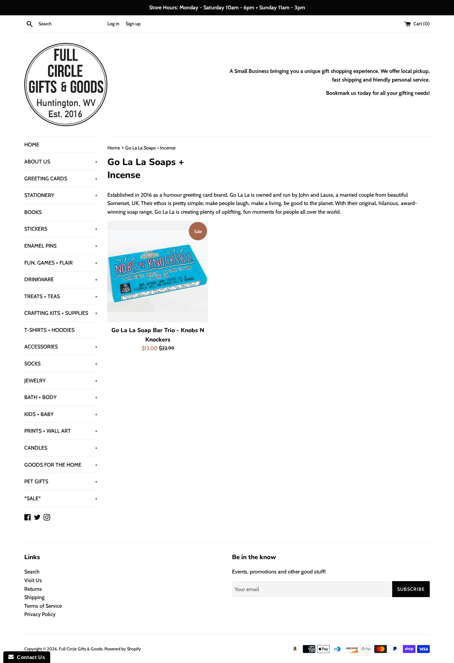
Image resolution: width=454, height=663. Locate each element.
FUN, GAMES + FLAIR (60, 263)
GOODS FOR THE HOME (60, 465)
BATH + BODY (60, 397)
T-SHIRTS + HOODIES (49, 330)
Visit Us (33, 580)
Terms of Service (43, 606)
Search (32, 571)
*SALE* (60, 498)
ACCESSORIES (60, 346)
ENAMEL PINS (60, 246)
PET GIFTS (60, 481)
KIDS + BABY (60, 414)
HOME (31, 144)
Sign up (133, 24)
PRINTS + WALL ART (60, 431)
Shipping (34, 597)
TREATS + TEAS (60, 296)
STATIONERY (60, 195)
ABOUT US (60, 161)
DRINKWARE (60, 279)
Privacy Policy (40, 614)
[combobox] (71, 24)
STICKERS (60, 229)
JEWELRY (60, 380)
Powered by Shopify (122, 648)
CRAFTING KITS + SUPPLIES (60, 313)
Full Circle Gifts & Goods (80, 648)
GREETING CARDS (60, 178)
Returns (33, 589)
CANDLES (60, 448)
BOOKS (33, 212)
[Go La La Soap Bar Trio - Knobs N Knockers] (157, 271)
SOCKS (60, 363)
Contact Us (29, 657)
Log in (113, 24)
